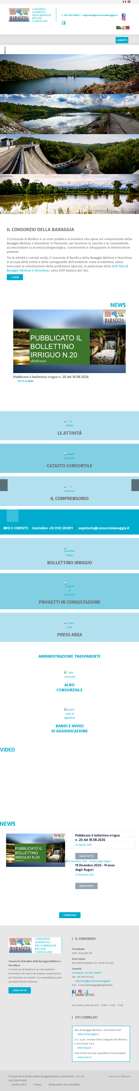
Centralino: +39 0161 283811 (87, 972)
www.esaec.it (83, 1057)
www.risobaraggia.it (87, 1034)
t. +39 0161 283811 (71, 15)
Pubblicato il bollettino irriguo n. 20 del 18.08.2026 (51, 377)
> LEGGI (15, 277)
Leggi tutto (20, 990)
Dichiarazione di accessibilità (64, 1084)
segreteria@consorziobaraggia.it (100, 15)
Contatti (122, 40)
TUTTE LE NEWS (25, 381)
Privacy (37, 1084)
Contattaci (69, 915)
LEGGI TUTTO (86, 856)
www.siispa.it (83, 1047)
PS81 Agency (126, 1077)
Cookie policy (19, 1084)
